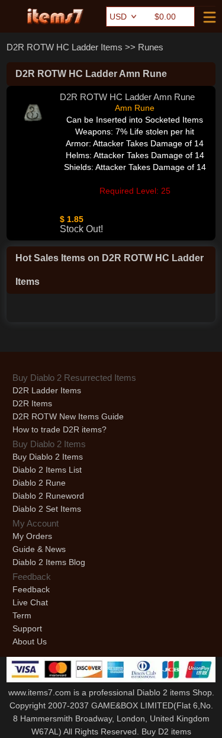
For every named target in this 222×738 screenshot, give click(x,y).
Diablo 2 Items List (47, 469)
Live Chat (30, 602)
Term (21, 615)
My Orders (32, 536)
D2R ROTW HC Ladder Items (65, 47)
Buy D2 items (166, 731)
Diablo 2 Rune (39, 482)
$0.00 (165, 16)
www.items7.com (39, 692)
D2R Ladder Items (46, 390)
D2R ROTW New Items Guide (68, 416)
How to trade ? (59, 429)
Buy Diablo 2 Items (47, 456)
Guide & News (39, 549)
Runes (150, 47)
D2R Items (32, 403)
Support (27, 628)
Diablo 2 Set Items (46, 509)
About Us (29, 641)
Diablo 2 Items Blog (48, 562)
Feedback (31, 589)
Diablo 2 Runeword (48, 495)
